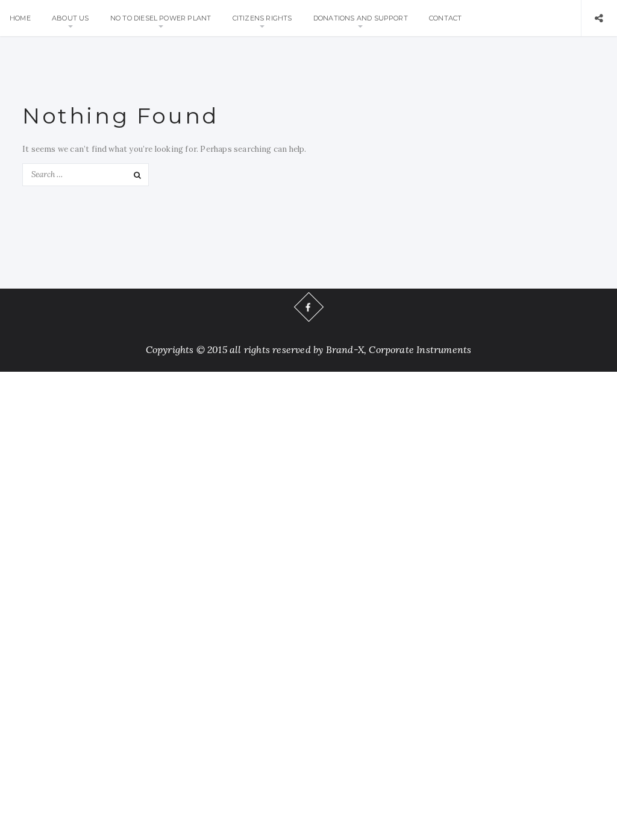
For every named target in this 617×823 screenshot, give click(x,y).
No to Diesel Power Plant (160, 18)
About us (70, 18)
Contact (445, 18)
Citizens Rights (262, 18)
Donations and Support (360, 18)
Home (20, 18)
